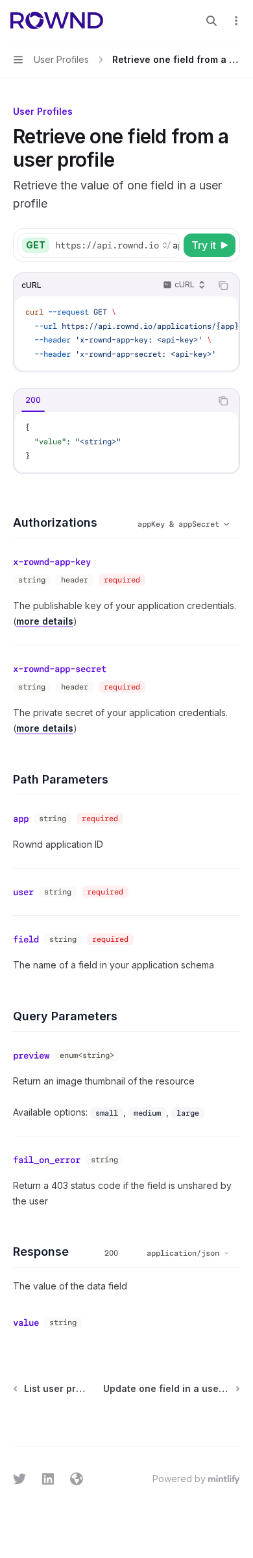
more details (44, 621)
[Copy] (167, 245)
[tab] (33, 400)
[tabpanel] (126, 442)
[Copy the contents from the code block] (223, 285)
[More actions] (236, 21)
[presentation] (116, 245)
